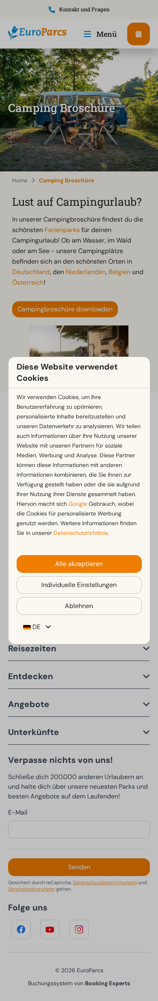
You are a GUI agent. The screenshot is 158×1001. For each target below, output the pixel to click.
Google (77, 503)
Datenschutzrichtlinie (80, 532)
